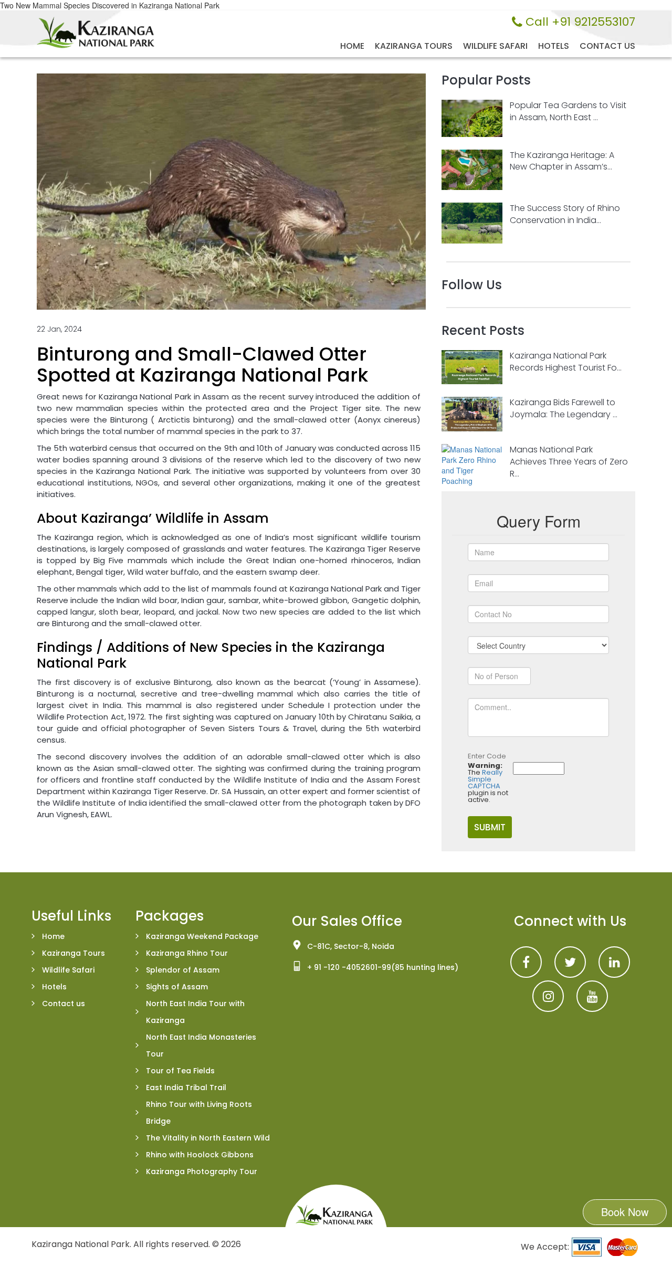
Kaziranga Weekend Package (202, 936)
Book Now (624, 1211)
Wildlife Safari (495, 46)
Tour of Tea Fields (180, 1070)
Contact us (607, 46)
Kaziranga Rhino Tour (187, 953)
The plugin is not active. (488, 782)
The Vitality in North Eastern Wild (208, 1138)
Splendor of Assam (182, 970)
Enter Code (487, 756)
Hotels (553, 46)
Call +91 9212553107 (578, 22)
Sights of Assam (177, 986)
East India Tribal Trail (186, 1087)
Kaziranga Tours (414, 46)
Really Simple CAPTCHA (485, 779)
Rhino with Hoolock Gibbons (200, 1154)
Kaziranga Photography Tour (201, 1171)
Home (352, 46)
